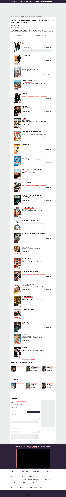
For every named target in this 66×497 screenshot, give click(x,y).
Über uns (12, 473)
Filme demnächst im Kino (20, 383)
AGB (17, 491)
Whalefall (46, 482)
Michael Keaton (35, 479)
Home (11, 16)
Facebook (12, 487)
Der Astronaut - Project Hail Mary (27, 479)
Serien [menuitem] (24, 1)
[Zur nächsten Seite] (38, 359)
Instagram (22, 487)
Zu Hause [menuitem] (37, 1)
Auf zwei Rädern (24, 474)
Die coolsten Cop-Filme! (20, 366)
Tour (11, 481)
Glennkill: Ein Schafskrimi (26, 481)
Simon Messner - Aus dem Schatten (27, 473)
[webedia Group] (33, 495)
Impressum (12, 491)
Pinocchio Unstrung (33, 447)
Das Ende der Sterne (48, 473)
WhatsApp (35, 487)
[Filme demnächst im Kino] (13, 385)
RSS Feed (41, 487)
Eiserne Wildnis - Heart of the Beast (50, 481)
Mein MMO (53, 491)
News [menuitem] (27, 1)
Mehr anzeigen (33, 32)
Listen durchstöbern (15, 16)
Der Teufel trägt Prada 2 (25, 482)
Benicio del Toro (35, 482)
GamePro (47, 491)
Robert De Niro (35, 476)
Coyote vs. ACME (47, 479)
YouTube (17, 487)
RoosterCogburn (17, 25)
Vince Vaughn (35, 481)
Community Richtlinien (14, 482)
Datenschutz (23, 491)
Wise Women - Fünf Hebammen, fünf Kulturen (27, 476)
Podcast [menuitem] (30, 1)
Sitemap (12, 474)
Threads (31, 487)
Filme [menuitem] (21, 1)
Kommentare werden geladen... (17, 404)
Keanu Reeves (35, 474)
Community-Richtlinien (21, 401)
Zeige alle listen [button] (33, 375)
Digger (46, 476)
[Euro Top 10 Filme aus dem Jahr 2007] (28, 385)
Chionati (34, 387)
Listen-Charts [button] (33, 392)
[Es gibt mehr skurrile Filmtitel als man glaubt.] (28, 368)
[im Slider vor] (55, 369)
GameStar (42, 491)
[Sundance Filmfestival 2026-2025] (44, 385)
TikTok (27, 487)
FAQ (11, 476)
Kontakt (12, 479)
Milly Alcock (35, 473)
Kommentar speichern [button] (33, 412)
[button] (18, 35)
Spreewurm (49, 387)
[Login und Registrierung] (54, 2)
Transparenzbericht (31, 491)
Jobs (37, 491)
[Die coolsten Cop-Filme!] (13, 368)
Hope (45, 474)
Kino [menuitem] (34, 1)
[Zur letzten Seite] (42, 359)
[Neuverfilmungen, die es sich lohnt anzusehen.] (44, 368)
